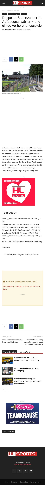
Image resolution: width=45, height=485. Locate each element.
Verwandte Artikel (9, 352)
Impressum (14, 482)
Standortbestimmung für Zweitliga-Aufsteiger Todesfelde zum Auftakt (28, 381)
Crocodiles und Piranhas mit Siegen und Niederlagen (12, 341)
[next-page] (7, 389)
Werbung (33, 482)
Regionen (17, 14)
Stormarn (24, 14)
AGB (39, 482)
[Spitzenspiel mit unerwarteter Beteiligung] (7, 371)
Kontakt (7, 482)
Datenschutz (24, 482)
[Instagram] (19, 471)
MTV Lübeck (6, 363)
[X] (16, 59)
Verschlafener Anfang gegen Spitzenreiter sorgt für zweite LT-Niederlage (33, 342)
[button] (3, 3)
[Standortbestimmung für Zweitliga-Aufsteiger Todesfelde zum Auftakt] (7, 381)
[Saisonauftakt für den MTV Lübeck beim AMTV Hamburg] (7, 360)
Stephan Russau (10, 29)
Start (3, 10)
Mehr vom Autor (24, 352)
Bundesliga (6, 384)
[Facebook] (11, 59)
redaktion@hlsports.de (22, 465)
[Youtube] (31, 471)
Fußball (9, 10)
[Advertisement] (22, 44)
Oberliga (16, 10)
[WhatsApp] (21, 59)
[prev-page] (3, 389)
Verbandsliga (6, 373)
